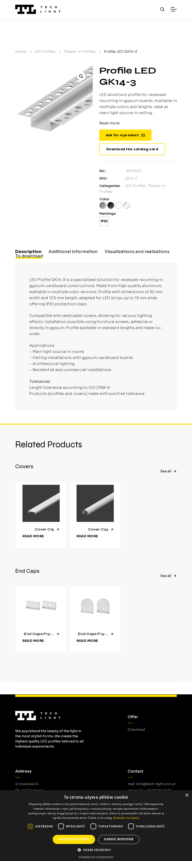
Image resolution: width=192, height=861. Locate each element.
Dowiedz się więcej (126, 818)
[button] (81, 76)
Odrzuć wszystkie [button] (118, 839)
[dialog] (96, 825)
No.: (102, 171)
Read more (33, 536)
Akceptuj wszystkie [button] (74, 839)
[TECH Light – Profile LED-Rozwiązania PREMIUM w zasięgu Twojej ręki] (37, 9)
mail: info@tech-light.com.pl (151, 784)
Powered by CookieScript (96, 857)
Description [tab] (28, 251)
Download (136, 729)
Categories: (110, 185)
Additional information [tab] (73, 251)
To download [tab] (29, 256)
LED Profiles (135, 185)
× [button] (186, 795)
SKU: (103, 178)
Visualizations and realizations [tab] (137, 251)
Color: (104, 199)
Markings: (107, 213)
